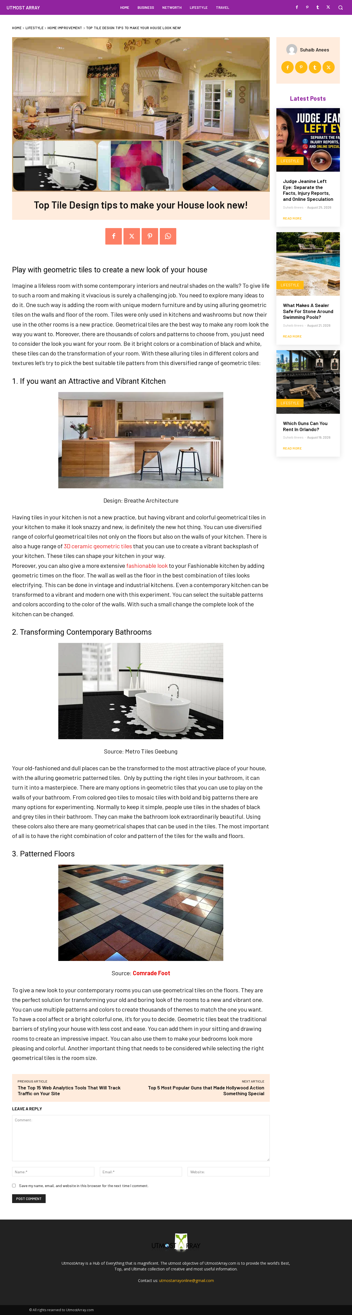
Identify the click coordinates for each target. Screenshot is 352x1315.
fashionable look (147, 565)
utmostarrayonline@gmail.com (186, 1280)
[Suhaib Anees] (293, 49)
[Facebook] (297, 7)
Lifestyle (35, 28)
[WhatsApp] (168, 236)
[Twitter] (328, 7)
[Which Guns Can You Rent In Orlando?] (308, 382)
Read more (292, 218)
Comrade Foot (151, 972)
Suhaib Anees (314, 49)
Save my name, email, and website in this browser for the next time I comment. (83, 1185)
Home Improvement (65, 28)
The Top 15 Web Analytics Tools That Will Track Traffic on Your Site (69, 1090)
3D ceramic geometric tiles (98, 545)
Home (16, 28)
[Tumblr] (318, 7)
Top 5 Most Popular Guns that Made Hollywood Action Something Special (206, 1090)
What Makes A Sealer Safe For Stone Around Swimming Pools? (308, 311)
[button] (340, 7)
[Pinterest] (307, 7)
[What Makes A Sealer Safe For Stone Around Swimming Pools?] (308, 264)
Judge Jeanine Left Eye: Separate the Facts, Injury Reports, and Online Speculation (308, 190)
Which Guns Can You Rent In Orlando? (305, 426)
